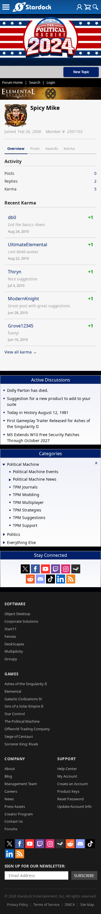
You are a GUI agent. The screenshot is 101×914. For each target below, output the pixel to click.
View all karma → (20, 352)
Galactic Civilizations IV (23, 698)
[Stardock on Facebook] (35, 569)
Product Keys (68, 791)
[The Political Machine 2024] (50, 36)
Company (14, 758)
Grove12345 (20, 326)
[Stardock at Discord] (40, 579)
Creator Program (18, 814)
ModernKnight (23, 299)
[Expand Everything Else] (4, 542)
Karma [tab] (69, 148)
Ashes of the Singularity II (25, 683)
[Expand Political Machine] (3, 465)
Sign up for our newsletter (34, 866)
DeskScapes (14, 643)
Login (51, 82)
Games (11, 673)
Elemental (12, 691)
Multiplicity (13, 651)
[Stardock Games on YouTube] (45, 569)
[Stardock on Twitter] (25, 569)
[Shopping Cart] (87, 7)
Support (66, 758)
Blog (8, 776)
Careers (10, 791)
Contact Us (13, 821)
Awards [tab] (51, 148)
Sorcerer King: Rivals (21, 743)
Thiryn (14, 272)
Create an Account (72, 783)
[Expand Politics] (4, 534)
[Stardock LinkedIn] (61, 579)
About (9, 768)
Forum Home (12, 82)
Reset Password (70, 798)
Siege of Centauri (18, 736)
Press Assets (14, 806)
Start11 (10, 628)
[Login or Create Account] (79, 7)
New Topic (81, 72)
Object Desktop (17, 613)
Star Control (14, 713)
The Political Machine (22, 721)
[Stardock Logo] (32, 7)
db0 (12, 217)
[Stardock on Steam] (76, 569)
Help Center (67, 768)
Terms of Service (46, 904)
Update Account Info (74, 806)
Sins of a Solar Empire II (23, 706)
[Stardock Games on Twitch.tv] (55, 569)
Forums (10, 828)
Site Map (87, 904)
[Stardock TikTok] (50, 579)
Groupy (10, 658)
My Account (67, 776)
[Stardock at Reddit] (30, 579)
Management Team (20, 783)
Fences (10, 636)
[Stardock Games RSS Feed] (71, 579)
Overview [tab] (15, 148)
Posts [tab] (35, 148)
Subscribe (84, 875)
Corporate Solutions (21, 621)
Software (15, 603)
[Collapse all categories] (96, 463)
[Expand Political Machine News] (10, 479)
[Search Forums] (95, 7)
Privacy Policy (17, 904)
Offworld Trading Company (27, 728)
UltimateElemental (27, 244)
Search (34, 82)
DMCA (70, 904)
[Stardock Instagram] (66, 569)
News (9, 798)
